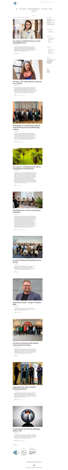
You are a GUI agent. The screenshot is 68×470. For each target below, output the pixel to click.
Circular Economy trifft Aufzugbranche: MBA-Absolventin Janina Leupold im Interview (51, 24)
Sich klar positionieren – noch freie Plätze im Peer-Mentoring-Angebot (51, 19)
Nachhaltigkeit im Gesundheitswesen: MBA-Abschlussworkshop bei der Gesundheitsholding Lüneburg (26, 127)
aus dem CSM (15, 185)
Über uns (50, 8)
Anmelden (48, 69)
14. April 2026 (15, 94)
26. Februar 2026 (15, 141)
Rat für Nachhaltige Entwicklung (51, 53)
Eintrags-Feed (48, 70)
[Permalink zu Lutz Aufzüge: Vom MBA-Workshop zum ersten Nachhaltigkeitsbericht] (27, 38)
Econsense (49, 52)
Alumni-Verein (34, 11)
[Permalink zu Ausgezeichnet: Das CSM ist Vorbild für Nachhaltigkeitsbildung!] (27, 384)
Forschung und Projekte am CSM (19, 185)
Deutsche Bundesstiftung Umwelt (51, 51)
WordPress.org (48, 72)
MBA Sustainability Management (34, 8)
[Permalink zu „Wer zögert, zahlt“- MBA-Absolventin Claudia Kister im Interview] (27, 79)
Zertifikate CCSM (44, 8)
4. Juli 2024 (15, 271)
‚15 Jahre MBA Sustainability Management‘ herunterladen (32, 453)
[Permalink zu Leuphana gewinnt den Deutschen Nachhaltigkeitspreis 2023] (27, 426)
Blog (16, 8)
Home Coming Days (22, 8)
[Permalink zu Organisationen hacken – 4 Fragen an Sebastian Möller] (27, 300)
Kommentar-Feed (48, 71)
